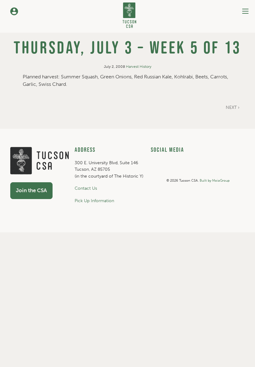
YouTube (197, 169)
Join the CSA (31, 190)
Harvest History (138, 66)
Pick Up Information (94, 200)
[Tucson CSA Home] (129, 14)
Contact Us (86, 188)
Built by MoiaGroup (215, 181)
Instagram (176, 169)
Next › (232, 107)
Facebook (218, 169)
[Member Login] (14, 11)
